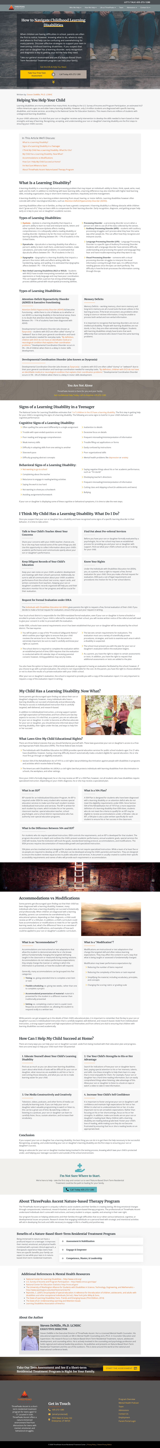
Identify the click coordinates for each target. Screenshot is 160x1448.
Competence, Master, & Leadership (84, 1258)
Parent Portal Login (127, 1421)
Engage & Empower (76, 1249)
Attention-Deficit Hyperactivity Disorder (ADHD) (43, 309)
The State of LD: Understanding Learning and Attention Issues (53, 1301)
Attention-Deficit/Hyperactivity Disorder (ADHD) (86, 201)
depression (114, 457)
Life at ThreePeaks (107, 7)
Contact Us (144, 7)
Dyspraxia (26, 331)
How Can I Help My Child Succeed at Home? (41, 161)
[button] (80, 1189)
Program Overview (127, 1399)
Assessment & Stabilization (80, 1241)
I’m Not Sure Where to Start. (34, 165)
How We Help (90, 7)
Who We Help (74, 7)
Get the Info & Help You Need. (53, 67)
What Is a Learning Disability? (35, 142)
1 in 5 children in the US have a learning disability (93, 412)
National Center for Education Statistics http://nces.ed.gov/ (52, 1284)
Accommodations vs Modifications (37, 158)
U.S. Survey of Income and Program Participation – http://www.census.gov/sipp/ (61, 1281)
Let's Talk (137, 2)
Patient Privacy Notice (104, 1445)
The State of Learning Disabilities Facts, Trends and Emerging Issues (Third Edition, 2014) (65, 1298)
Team (121, 7)
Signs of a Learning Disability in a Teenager (41, 146)
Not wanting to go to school (35, 469)
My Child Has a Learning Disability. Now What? (42, 154)
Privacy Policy (91, 1445)
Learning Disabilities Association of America (45, 1303)
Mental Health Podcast (129, 1403)
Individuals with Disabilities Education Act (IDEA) (47, 607)
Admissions (131, 7)
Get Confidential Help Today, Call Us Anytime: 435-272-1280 (80, 395)
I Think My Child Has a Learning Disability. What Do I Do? (47, 150)
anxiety (125, 457)
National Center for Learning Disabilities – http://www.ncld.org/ (54, 1279)
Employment (124, 1417)
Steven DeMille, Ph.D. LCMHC (39, 94)
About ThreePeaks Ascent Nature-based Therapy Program (48, 169)
